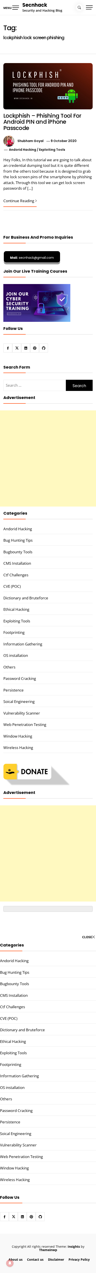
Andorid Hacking (22, 149)
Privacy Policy (79, 1259)
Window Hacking (17, 736)
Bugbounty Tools (17, 551)
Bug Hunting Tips (18, 540)
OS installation (15, 655)
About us (15, 1259)
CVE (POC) (12, 586)
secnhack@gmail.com (32, 257)
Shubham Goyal (30, 141)
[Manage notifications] (9, 1263)
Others (9, 667)
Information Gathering (22, 644)
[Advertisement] (48, 458)
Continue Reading (18, 200)
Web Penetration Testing (24, 724)
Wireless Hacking (18, 747)
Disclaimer (56, 1259)
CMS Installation (17, 563)
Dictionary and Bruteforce (25, 597)
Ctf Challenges (15, 574)
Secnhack (34, 5)
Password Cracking (19, 678)
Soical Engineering (19, 701)
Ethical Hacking (16, 609)
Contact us (35, 1259)
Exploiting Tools (52, 149)
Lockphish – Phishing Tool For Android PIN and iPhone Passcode (42, 122)
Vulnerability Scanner (21, 713)
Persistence (13, 690)
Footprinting (14, 632)
